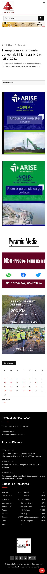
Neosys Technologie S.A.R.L (28, 567)
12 (17, 383)
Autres (26, 492)
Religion (26, 514)
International (6, 506)
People (4, 510)
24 (5, 391)
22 (36, 387)
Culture (26, 496)
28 (30, 391)
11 (11, 383)
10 (5, 383)
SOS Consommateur (31, 517)
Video (4, 524)
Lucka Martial (8, 45)
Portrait (4, 514)
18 (11, 387)
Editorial (27, 499)
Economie (5, 499)
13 (23, 383)
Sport (4, 521)
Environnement (7, 503)
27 (23, 391)
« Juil (3, 402)
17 (5, 387)
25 (11, 391)
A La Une (5, 492)
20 (23, 387)
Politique (27, 510)
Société (5, 517)
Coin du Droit (7, 496)
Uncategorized (29, 521)
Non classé (28, 506)
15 (36, 383)
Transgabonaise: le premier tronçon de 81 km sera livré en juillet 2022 (22, 55)
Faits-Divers (28, 503)
